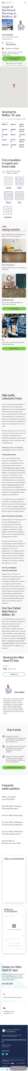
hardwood (11, 468)
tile (23, 468)
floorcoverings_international (14, 945)
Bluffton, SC (13, 124)
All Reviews (14, 674)
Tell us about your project (12, 997)
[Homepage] (7, 3)
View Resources (14, 348)
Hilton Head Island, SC (21, 130)
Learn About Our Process (14, 767)
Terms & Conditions (21, 1063)
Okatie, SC (13, 134)
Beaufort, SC (5, 124)
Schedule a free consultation (8, 1012)
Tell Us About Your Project (14, 63)
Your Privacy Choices (6, 1063)
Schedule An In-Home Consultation (14, 58)
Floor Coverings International (14, 943)
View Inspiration (14, 308)
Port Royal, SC (13, 140)
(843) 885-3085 (11, 44)
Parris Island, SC (22, 135)
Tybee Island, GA (13, 146)
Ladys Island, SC (5, 135)
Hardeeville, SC (13, 130)
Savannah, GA (5, 145)
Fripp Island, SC (4, 130)
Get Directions (5, 1046)
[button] (14, 798)
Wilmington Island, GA (21, 146)
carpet (17, 468)
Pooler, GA (4, 139)
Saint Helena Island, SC (22, 140)
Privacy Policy (5, 1066)
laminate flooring (13, 485)
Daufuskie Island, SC (21, 125)
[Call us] (3, 43)
